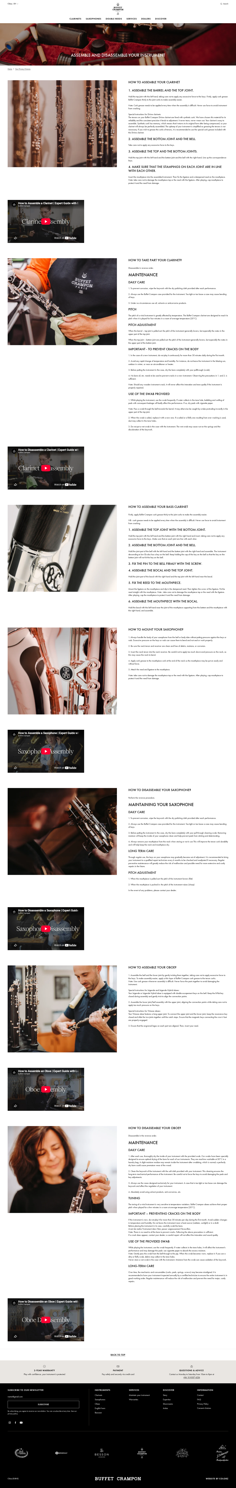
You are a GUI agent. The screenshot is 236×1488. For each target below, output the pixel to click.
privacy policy (13, 1414)
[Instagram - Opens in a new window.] (10, 1423)
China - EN (12, 4)
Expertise (167, 1399)
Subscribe (43, 1404)
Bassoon (98, 1412)
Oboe (97, 1404)
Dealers (146, 18)
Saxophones (93, 18)
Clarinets (75, 18)
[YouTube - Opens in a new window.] (21, 1423)
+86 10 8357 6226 (191, 1377)
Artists (165, 1408)
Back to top (118, 1354)
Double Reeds (114, 18)
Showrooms (168, 1404)
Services (131, 18)
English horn (100, 1408)
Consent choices (204, 1408)
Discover (160, 18)
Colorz (223, 1478)
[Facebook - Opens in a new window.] (15, 1423)
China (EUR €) (13, 1478)
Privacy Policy (202, 1404)
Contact (200, 1395)
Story (165, 1395)
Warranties (133, 1399)
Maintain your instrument (139, 1395)
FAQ (199, 1399)
